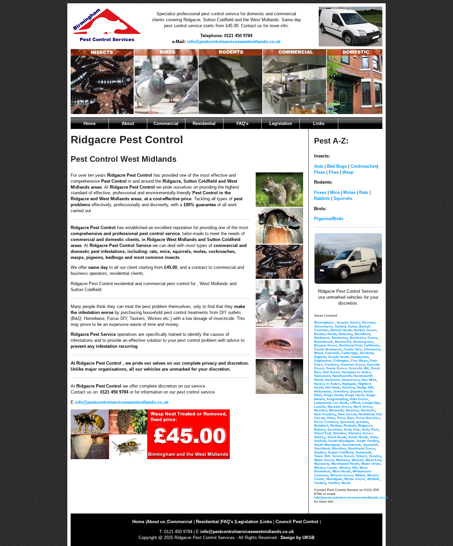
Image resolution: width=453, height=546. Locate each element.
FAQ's (242, 123)
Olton (331, 418)
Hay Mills (368, 380)
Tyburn (361, 456)
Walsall (357, 460)
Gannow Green (353, 364)
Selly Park (370, 429)
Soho (374, 437)
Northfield (366, 414)
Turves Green (343, 456)
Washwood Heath (345, 463)
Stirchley (339, 448)
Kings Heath (333, 395)
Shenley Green (360, 433)
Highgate (349, 384)
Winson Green (341, 475)
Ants (318, 166)
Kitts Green (359, 399)
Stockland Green (361, 448)
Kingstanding (337, 399)
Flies (334, 172)
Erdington (341, 360)
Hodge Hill (365, 387)
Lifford (355, 402)
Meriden (320, 410)
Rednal (336, 425)
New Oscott (347, 414)
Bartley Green (365, 330)
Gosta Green (336, 368)
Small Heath (358, 437)
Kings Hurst (354, 395)
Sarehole (334, 429)
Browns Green (325, 345)
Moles (349, 192)
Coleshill (332, 353)
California (371, 345)
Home (90, 123)
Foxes (320, 192)
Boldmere (322, 337)
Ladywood (322, 402)
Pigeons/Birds (328, 218)
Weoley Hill (348, 467)
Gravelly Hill (359, 368)
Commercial (166, 123)
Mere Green (363, 406)
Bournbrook (323, 341)
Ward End (373, 460)
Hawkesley (350, 380)
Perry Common (326, 422)
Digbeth (320, 357)
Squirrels (342, 198)
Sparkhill (370, 445)
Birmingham (324, 322)
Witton (360, 475)
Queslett (347, 422)
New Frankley (325, 414)
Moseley (352, 410)
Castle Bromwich (328, 349)
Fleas (319, 172)
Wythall (373, 479)
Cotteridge (349, 353)
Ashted (340, 326)
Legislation (280, 123)
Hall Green (331, 372)
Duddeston (359, 357)
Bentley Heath (325, 334)
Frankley (332, 364)
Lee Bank (340, 402)
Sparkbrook (351, 445)
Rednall (350, 425)
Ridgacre (365, 425)
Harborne (332, 380)
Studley (320, 452)
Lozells (320, 406)
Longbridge (371, 402)
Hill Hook (332, 387)
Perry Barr (345, 418)
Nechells (368, 410)
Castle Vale (353, 349)
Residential (204, 123)
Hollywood (322, 391)
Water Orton (370, 463)
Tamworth (363, 452)
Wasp (347, 172)
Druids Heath (338, 357)
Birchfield (362, 334)
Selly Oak (352, 429)
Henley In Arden (327, 384)
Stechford (322, 448)
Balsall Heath (341, 330)
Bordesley (340, 337)
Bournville (343, 341)
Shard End (322, 433)
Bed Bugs (337, 166)
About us (156, 521)
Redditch (321, 425)
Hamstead (322, 376)
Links (318, 123)
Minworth (336, 410)
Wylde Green (354, 479)
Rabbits (322, 198)
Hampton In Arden (356, 372)
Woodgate (334, 479)
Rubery (319, 429)
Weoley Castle (325, 467)
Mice (335, 192)
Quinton (362, 422)
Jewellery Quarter (347, 391)
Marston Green (340, 406)
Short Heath (336, 437)
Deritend (366, 353)
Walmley (343, 460)
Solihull (320, 441)
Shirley (319, 437)
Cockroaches (364, 166)
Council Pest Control (297, 521)
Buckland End (350, 345)
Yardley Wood (339, 483)
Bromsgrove (363, 341)
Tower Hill (322, 456)
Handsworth (342, 376)
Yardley (320, 483)
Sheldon (339, 433)
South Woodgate (341, 441)
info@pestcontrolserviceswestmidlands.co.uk (234, 41)
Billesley (346, 334)
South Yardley (367, 441)
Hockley (348, 387)
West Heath (341, 471)
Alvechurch (323, 326)
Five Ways (359, 360)
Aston (352, 326)
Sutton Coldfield (341, 452)
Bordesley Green (363, 337)
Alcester (368, 322)
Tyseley (375, 456)
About (128, 123)
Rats (363, 192)
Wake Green (324, 460)
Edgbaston (322, 360)
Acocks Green (348, 322)
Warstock (321, 463)
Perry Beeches (368, 418)
